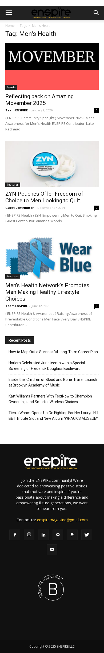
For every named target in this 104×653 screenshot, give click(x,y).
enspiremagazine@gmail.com (62, 519)
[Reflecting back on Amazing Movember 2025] (52, 66)
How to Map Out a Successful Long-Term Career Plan (53, 352)
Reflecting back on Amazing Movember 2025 (39, 99)
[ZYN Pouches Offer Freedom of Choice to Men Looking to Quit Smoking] (52, 164)
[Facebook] (14, 535)
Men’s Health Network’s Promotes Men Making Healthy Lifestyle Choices (47, 292)
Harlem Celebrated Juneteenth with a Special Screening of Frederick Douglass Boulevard (47, 366)
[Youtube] (52, 549)
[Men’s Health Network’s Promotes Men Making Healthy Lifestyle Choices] (52, 255)
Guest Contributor (19, 208)
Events (11, 87)
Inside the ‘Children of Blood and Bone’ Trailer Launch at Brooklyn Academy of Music (53, 382)
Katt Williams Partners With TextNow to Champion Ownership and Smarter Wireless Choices (50, 399)
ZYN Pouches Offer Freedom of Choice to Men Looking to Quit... (44, 197)
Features (13, 185)
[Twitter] (86, 535)
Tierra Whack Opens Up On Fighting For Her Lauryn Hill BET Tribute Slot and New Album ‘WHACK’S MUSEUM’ (53, 416)
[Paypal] (72, 535)
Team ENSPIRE (16, 110)
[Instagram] (29, 535)
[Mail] (58, 535)
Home (10, 25)
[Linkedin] (43, 535)
